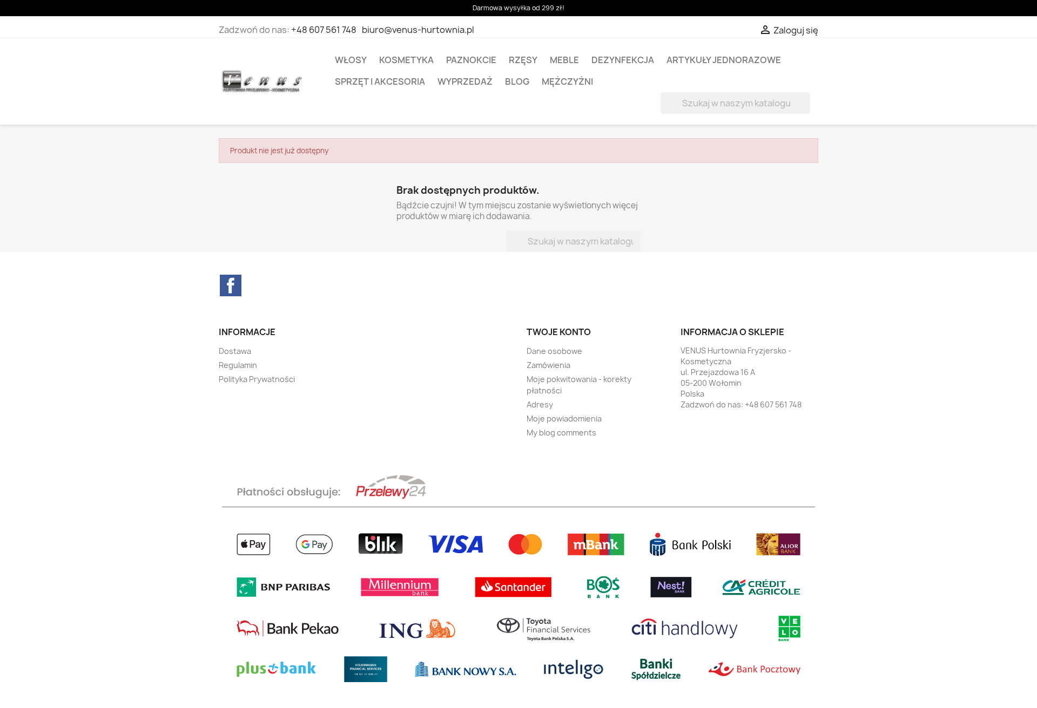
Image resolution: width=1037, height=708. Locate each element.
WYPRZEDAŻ (465, 81)
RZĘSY (523, 60)
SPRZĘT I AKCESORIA (380, 81)
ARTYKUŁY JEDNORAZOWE (723, 60)
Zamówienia (548, 365)
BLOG (517, 81)
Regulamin (238, 365)
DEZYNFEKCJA (622, 60)
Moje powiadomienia (564, 418)
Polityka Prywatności (257, 379)
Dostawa (235, 351)
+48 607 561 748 (323, 30)
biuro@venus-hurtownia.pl (418, 30)
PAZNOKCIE (471, 60)
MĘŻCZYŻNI (567, 81)
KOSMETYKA (406, 60)
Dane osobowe (554, 351)
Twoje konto (559, 332)
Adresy (540, 404)
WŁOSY (351, 60)
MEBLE (564, 60)
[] (806, 110)
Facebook (230, 285)
